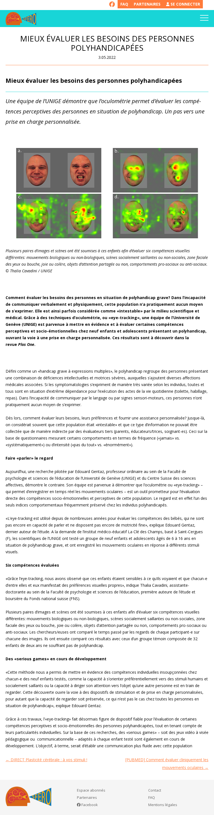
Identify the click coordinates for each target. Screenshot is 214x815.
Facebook (89, 804)
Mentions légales (162, 804)
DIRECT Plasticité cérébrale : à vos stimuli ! (46, 759)
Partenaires (147, 4)
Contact (154, 790)
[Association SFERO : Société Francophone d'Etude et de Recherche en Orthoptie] (21, 18)
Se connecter (184, 4)
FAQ (124, 4)
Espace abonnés (91, 790)
